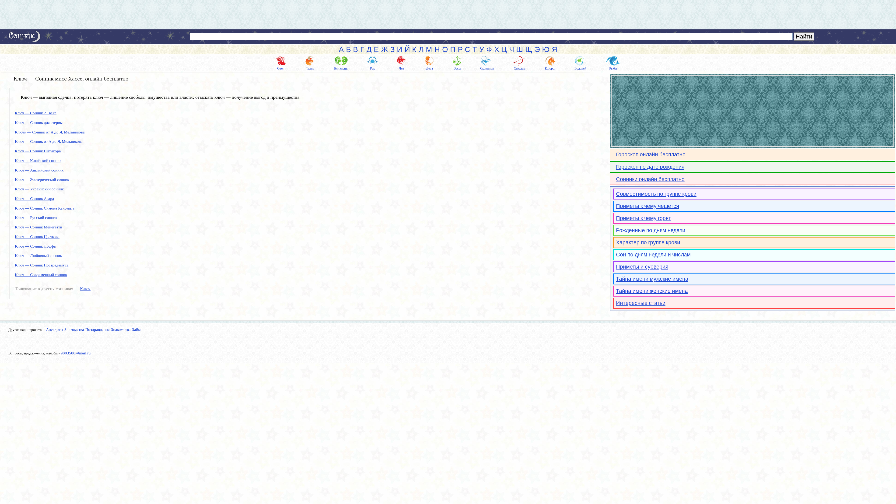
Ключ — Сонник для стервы (39, 122)
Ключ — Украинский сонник (39, 189)
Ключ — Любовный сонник (38, 255)
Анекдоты (54, 329)
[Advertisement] (448, 14)
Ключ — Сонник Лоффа (35, 246)
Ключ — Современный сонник (41, 275)
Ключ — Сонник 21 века (35, 113)
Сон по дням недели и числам (653, 255)
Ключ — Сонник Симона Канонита (44, 208)
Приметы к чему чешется (647, 206)
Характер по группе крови (648, 242)
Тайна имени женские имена (652, 291)
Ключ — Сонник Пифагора (38, 151)
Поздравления (97, 329)
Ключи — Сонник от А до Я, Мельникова (50, 132)
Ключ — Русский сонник (36, 217)
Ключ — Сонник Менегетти (38, 227)
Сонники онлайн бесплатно (650, 179)
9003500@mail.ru (76, 353)
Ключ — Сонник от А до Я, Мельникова (49, 141)
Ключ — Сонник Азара (34, 198)
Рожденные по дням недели (650, 230)
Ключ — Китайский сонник (38, 160)
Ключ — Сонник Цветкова (37, 236)
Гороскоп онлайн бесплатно (651, 154)
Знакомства (74, 329)
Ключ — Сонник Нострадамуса (42, 265)
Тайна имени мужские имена (652, 279)
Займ (136, 329)
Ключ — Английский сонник (39, 170)
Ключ (85, 289)
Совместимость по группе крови (656, 194)
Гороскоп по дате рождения (650, 167)
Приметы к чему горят (643, 218)
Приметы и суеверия (642, 267)
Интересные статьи (640, 303)
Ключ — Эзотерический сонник (42, 179)
